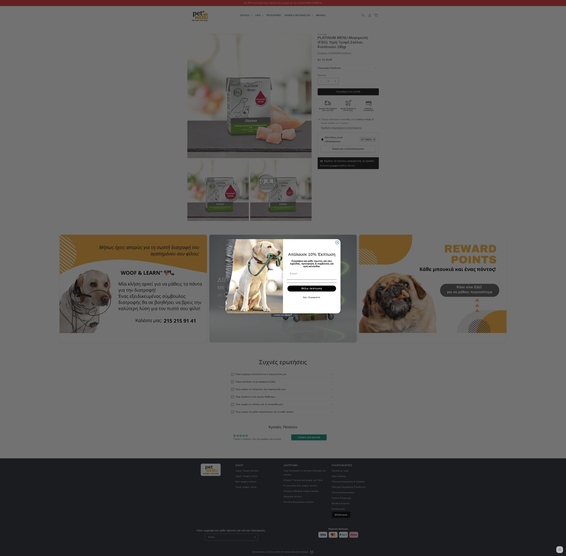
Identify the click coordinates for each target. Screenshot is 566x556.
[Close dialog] (337, 242)
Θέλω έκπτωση (311, 288)
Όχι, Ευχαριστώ (311, 297)
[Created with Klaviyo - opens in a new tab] (283, 315)
